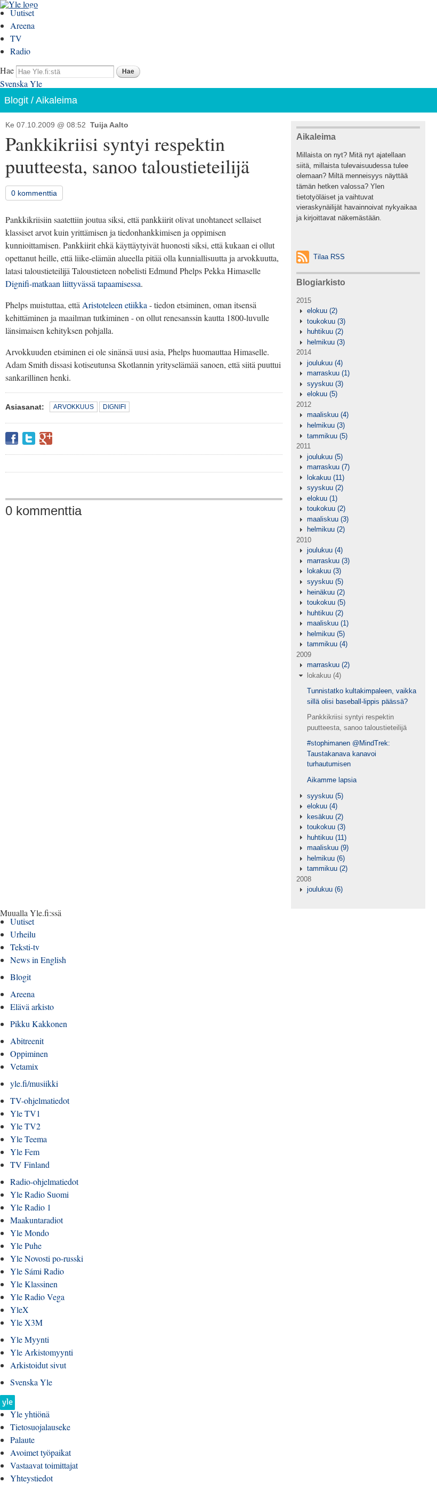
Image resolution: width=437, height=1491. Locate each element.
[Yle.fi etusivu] (7, 1405)
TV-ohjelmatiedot (39, 1100)
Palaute (22, 1439)
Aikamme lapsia (332, 780)
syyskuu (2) (325, 488)
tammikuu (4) (327, 644)
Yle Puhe (26, 1245)
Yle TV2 (25, 1126)
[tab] (358, 311)
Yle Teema (28, 1138)
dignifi (114, 407)
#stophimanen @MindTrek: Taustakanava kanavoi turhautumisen (348, 753)
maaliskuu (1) (328, 623)
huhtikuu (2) (325, 331)
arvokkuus (73, 407)
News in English (38, 959)
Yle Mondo (29, 1232)
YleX (19, 1309)
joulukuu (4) (325, 363)
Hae (7, 70)
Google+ (45, 438)
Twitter (28, 438)
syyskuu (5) (325, 582)
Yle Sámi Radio (37, 1271)
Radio (20, 51)
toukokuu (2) (326, 508)
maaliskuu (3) (328, 519)
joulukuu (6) (325, 889)
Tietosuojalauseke (40, 1426)
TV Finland (30, 1164)
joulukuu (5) (325, 457)
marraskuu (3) (328, 561)
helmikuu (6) (326, 858)
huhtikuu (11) (326, 837)
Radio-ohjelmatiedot (44, 1181)
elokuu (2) (322, 311)
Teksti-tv (24, 946)
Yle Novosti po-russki (46, 1258)
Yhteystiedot (31, 1478)
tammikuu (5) (327, 436)
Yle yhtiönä (30, 1414)
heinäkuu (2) (326, 592)
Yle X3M (26, 1322)
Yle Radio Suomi (39, 1194)
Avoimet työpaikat (40, 1452)
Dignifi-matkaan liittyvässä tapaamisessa (73, 283)
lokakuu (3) (324, 571)
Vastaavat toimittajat (44, 1465)
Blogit (16, 100)
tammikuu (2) (327, 868)
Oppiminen (29, 1053)
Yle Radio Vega (37, 1296)
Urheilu (23, 934)
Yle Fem (24, 1151)
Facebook (11, 438)
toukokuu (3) (326, 321)
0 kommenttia (34, 193)
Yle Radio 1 (30, 1207)
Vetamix (24, 1066)
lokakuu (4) (324, 675)
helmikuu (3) (326, 342)
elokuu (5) (322, 394)
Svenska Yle (21, 83)
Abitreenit (27, 1040)
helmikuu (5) (326, 634)
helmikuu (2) (326, 529)
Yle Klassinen (34, 1283)
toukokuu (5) (326, 602)
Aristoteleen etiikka (114, 304)
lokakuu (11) (325, 478)
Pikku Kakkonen (38, 1023)
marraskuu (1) (328, 373)
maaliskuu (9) (328, 848)
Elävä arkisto (32, 1006)
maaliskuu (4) (328, 415)
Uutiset (22, 12)
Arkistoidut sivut (38, 1364)
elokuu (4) (322, 806)
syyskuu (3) (325, 384)
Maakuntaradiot (36, 1219)
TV (16, 38)
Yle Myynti (29, 1339)
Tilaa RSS (329, 257)
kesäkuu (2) (325, 817)
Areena (22, 25)
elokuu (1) (322, 498)
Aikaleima (56, 100)
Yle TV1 (25, 1113)
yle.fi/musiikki (34, 1083)
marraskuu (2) (328, 665)
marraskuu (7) (328, 467)
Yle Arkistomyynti (41, 1352)
